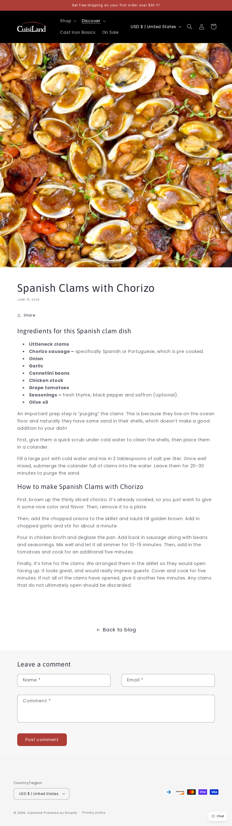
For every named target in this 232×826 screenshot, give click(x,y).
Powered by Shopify (60, 813)
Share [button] (29, 315)
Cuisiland (35, 813)
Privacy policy (93, 812)
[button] (68, 21)
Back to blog (119, 629)
